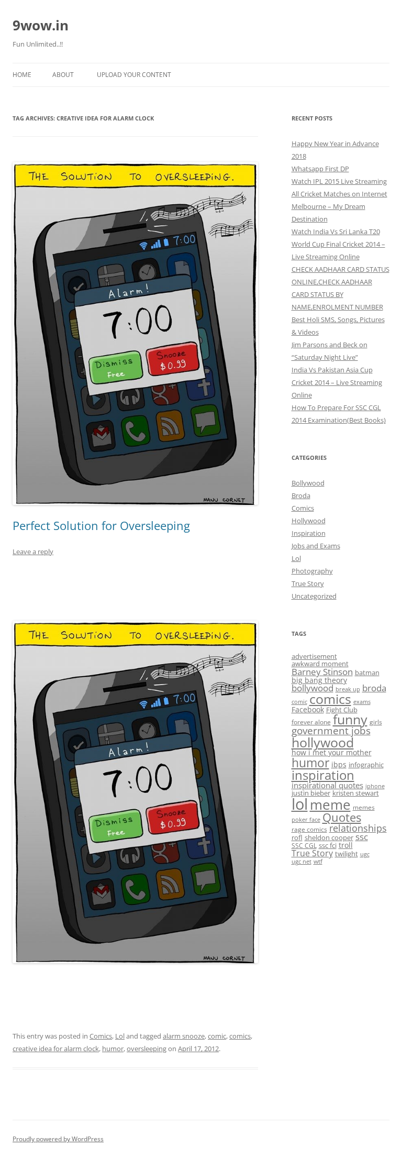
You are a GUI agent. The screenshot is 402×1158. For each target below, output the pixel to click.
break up (348, 689)
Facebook (308, 709)
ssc (361, 837)
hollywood (323, 742)
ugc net (301, 861)
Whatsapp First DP (320, 168)
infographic (366, 764)
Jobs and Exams (316, 545)
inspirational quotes (327, 785)
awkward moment (320, 663)
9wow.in (41, 25)
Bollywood (308, 483)
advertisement (314, 656)
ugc (365, 854)
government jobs (331, 730)
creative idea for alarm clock (56, 1048)
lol (300, 803)
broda (374, 688)
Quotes (341, 817)
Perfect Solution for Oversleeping (101, 525)
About (63, 74)
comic (217, 1036)
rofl (297, 837)
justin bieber (311, 793)
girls (376, 722)
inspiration (323, 775)
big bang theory (319, 680)
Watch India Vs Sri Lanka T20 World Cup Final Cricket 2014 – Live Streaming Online (338, 244)
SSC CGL (304, 845)
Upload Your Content (134, 74)
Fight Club (342, 709)
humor (113, 1048)
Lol (120, 1036)
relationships (358, 827)
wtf (318, 861)
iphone (375, 786)
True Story (308, 583)
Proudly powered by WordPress (58, 1138)
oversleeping (146, 1048)
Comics (101, 1036)
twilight (346, 853)
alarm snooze (184, 1036)
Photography (312, 571)
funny (350, 719)
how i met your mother (332, 752)
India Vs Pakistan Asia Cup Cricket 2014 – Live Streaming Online (337, 382)
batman (367, 672)
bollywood (312, 688)
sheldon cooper (329, 837)
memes (364, 807)
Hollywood (309, 520)
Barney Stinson (322, 671)
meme (330, 804)
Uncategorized (314, 596)
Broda (301, 495)
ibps (339, 764)
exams (362, 701)
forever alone (311, 722)
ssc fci (328, 845)
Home (22, 74)
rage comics (309, 829)
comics (240, 1036)
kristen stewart (355, 793)
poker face (306, 819)
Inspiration (309, 533)
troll (346, 845)
